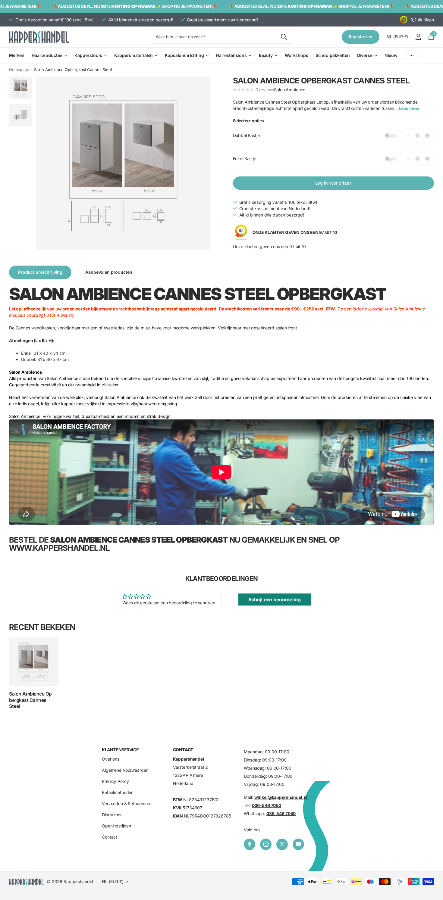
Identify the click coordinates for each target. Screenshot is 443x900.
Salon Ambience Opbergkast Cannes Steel (31, 700)
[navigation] (20, 87)
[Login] (418, 37)
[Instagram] (266, 844)
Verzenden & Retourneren (127, 803)
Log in (333, 182)
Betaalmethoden (118, 792)
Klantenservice (120, 749)
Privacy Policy (115, 781)
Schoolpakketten (333, 55)
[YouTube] (298, 844)
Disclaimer (112, 814)
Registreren (360, 36)
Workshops (296, 55)
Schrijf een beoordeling (274, 599)
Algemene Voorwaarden (125, 770)
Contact (109, 837)
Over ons (110, 759)
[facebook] (249, 844)
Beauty (266, 55)
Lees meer (409, 108)
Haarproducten (47, 55)
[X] (282, 844)
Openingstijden (116, 826)
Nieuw (391, 55)
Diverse (364, 55)
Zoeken (283, 37)
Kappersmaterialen (133, 55)
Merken (16, 55)
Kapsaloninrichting (184, 55)
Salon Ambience (289, 89)
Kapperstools (88, 55)
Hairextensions (231, 55)
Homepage (19, 69)
